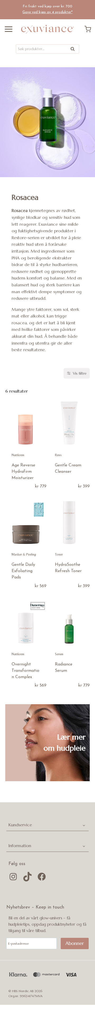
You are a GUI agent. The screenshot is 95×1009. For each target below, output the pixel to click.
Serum (59, 654)
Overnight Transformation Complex (25, 670)
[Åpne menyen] (6, 29)
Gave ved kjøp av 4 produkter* (47, 12)
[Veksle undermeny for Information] (84, 846)
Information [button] (19, 845)
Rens (58, 455)
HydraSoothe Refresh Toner (68, 568)
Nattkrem (18, 455)
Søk (73, 50)
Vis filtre (80, 373)
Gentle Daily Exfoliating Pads (23, 571)
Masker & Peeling (24, 554)
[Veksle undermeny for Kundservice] (84, 825)
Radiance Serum (63, 667)
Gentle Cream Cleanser (68, 468)
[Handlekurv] (89, 29)
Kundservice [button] (20, 824)
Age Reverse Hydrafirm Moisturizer (23, 471)
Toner (59, 554)
